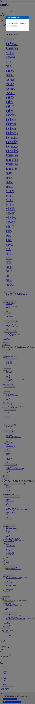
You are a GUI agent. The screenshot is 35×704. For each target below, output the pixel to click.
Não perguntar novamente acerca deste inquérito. (16, 27)
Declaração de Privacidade (22, 23)
